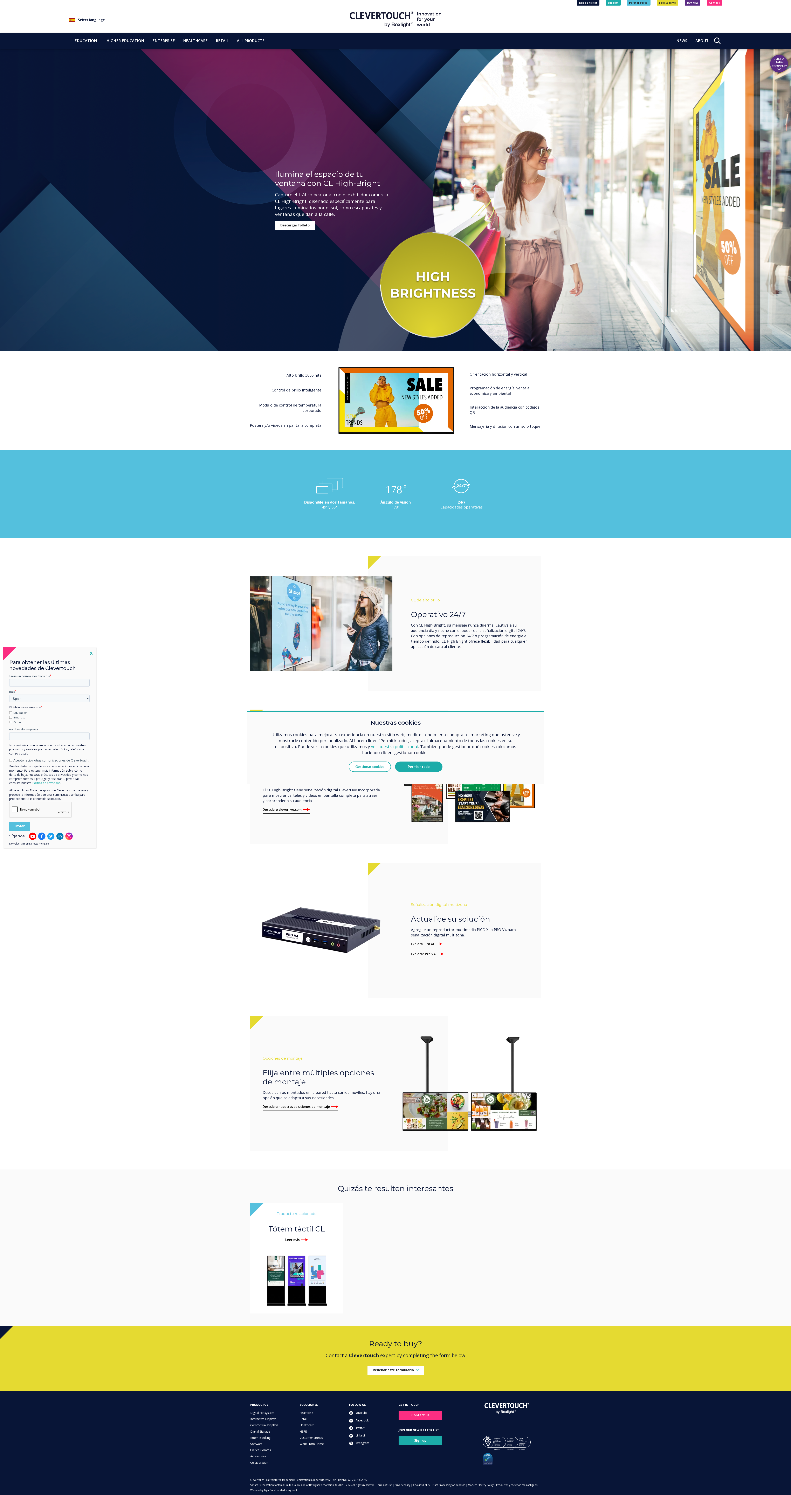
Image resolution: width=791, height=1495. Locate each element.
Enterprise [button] (163, 40)
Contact (714, 3)
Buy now (692, 3)
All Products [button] (250, 40)
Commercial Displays (264, 1425)
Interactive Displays (263, 1419)
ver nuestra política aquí (394, 746)
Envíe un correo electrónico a (29, 676)
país (12, 691)
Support (613, 3)
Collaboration (259, 1463)
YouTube (361, 1413)
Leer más (292, 1239)
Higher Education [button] (125, 40)
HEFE (303, 1431)
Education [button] (86, 40)
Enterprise (306, 1413)
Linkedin (360, 1435)
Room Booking (260, 1438)
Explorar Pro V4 (423, 954)
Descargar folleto (295, 225)
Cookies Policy (421, 1485)
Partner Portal (638, 3)
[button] (209, 20)
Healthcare (307, 1425)
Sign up (420, 1440)
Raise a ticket (588, 3)
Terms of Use (384, 1485)
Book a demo (667, 3)
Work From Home (312, 1444)
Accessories (258, 1456)
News (681, 40)
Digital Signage (260, 1431)
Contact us (420, 1415)
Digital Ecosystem (262, 1413)
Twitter (360, 1428)
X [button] (91, 653)
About (702, 40)
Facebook (362, 1420)
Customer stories (311, 1438)
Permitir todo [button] (419, 766)
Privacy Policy (402, 1485)
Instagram (362, 1443)
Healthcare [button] (195, 40)
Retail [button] (222, 40)
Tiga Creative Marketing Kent (280, 1490)
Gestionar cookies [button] (369, 766)
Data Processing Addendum (449, 1485)
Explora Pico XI (422, 944)
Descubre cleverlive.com (282, 809)
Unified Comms (260, 1450)
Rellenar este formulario (393, 1370)
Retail (303, 1419)
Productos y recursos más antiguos (516, 1485)
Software (256, 1444)
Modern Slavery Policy (481, 1485)
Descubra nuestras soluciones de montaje (296, 1106)
